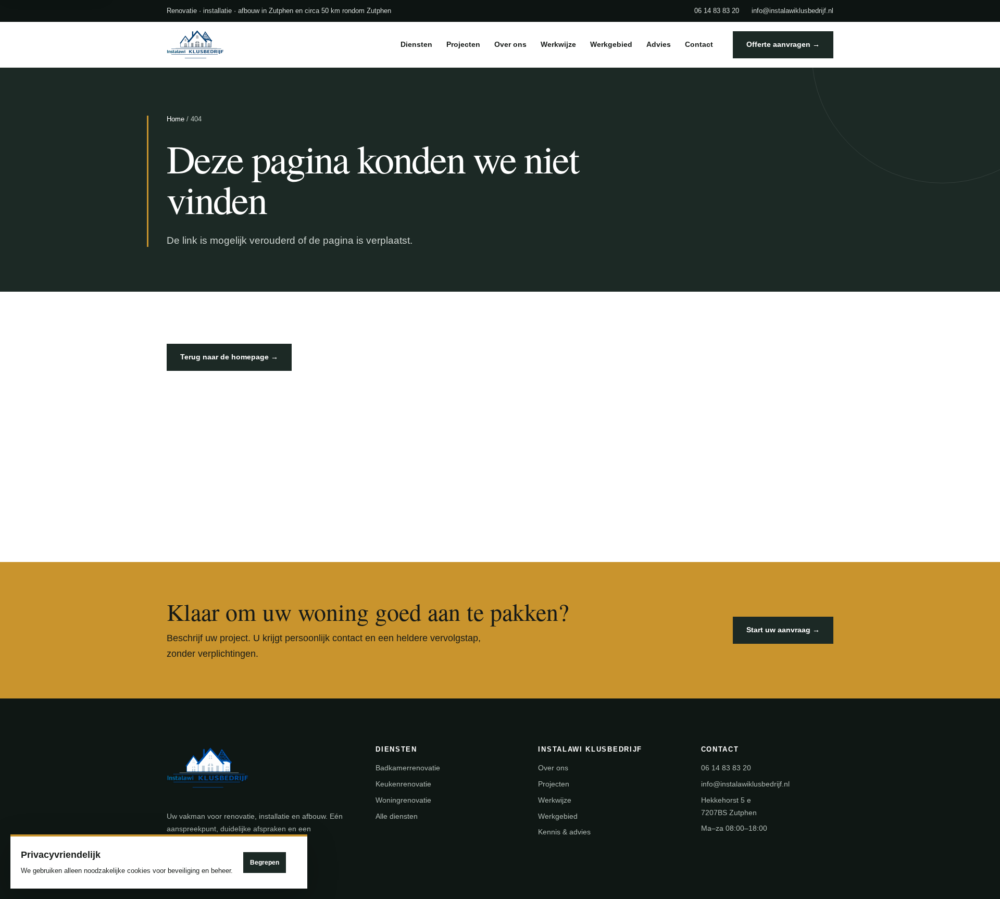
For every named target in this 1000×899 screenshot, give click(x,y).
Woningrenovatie (403, 800)
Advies (658, 44)
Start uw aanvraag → (783, 630)
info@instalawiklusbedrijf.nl (792, 11)
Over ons (510, 44)
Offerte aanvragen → (783, 44)
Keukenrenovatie (403, 784)
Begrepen (264, 862)
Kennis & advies (564, 832)
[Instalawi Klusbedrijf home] (224, 45)
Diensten (416, 44)
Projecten (463, 44)
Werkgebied (611, 44)
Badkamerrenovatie (408, 768)
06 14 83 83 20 (716, 11)
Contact (699, 44)
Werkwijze (558, 44)
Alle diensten (397, 816)
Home (175, 119)
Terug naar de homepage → (229, 357)
